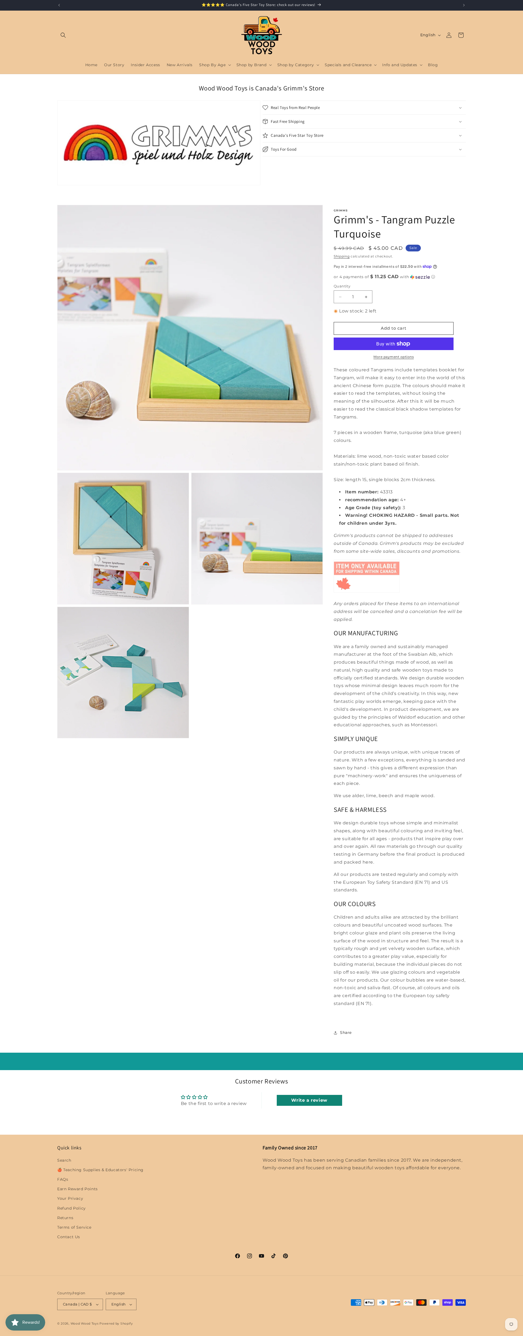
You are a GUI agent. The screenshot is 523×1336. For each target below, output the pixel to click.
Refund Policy (71, 1208)
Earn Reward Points (77, 1188)
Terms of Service (74, 1227)
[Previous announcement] (59, 5)
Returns (65, 1217)
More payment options (393, 357)
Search (64, 1160)
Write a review (309, 1100)
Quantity (342, 286)
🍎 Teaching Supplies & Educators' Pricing (100, 1169)
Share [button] (346, 1032)
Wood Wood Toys (85, 1323)
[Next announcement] (464, 5)
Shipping (342, 256)
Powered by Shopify (116, 1323)
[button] (63, 35)
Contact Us (68, 1236)
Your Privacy (70, 1198)
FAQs (62, 1179)
